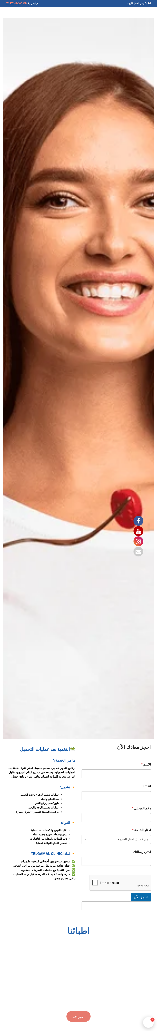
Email (147, 786)
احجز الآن (141, 897)
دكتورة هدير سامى (129, 955)
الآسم (146, 764)
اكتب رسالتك (142, 852)
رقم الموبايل (141, 808)
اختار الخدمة (141, 830)
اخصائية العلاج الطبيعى (129, 959)
